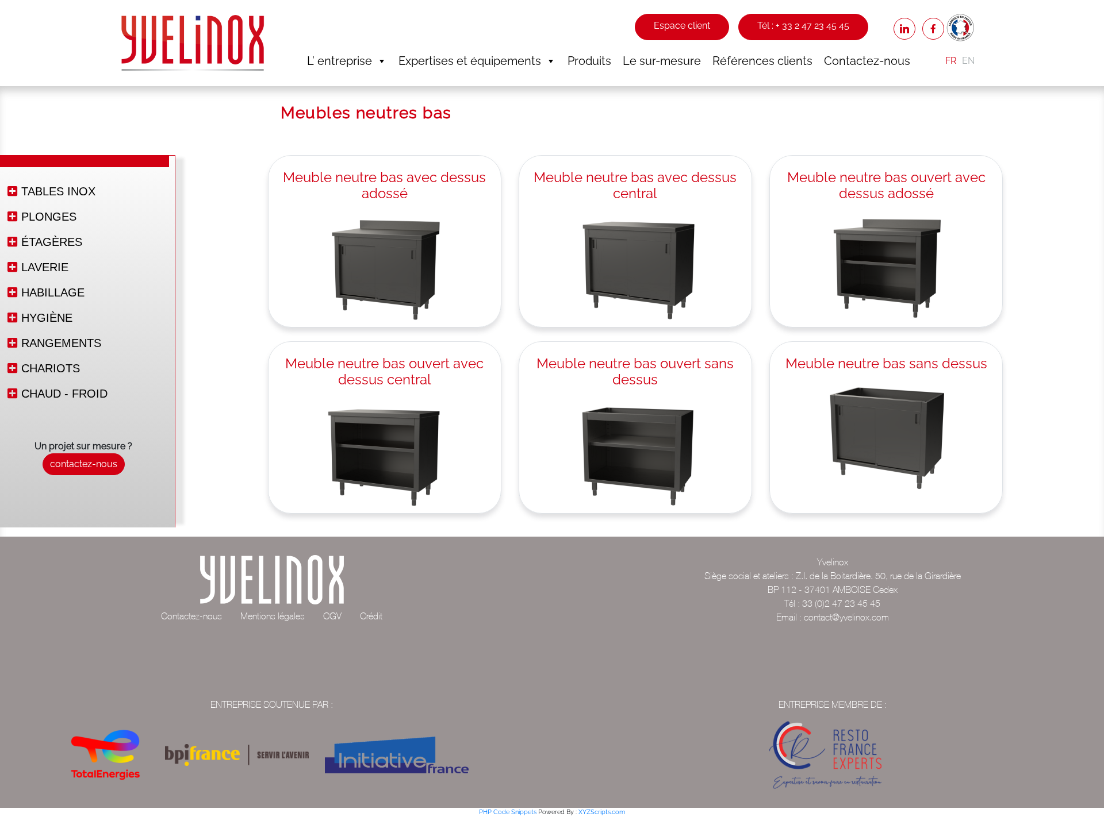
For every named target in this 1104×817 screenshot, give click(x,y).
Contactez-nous (867, 61)
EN (968, 60)
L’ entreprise (339, 61)
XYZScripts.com (601, 812)
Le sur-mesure (662, 61)
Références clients (762, 61)
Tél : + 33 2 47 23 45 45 (803, 25)
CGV (332, 616)
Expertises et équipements (469, 61)
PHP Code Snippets (507, 812)
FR (950, 60)
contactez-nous (83, 463)
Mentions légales (272, 616)
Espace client (682, 25)
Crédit (371, 616)
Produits (589, 61)
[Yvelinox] (192, 43)
